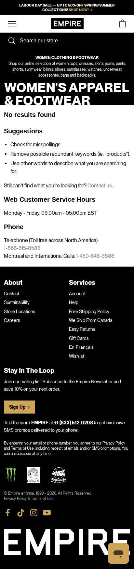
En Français (81, 347)
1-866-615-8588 (22, 248)
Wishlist (76, 356)
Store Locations (19, 311)
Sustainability (17, 302)
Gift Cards (79, 338)
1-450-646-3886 (95, 256)
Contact (11, 293)
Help (73, 302)
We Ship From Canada (90, 320)
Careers (12, 320)
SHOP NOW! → (80, 9)
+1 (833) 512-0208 (73, 423)
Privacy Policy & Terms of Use (29, 498)
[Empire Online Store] (67, 23)
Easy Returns (82, 329)
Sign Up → (19, 407)
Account (77, 293)
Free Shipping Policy (89, 311)
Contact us (99, 185)
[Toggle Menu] (12, 24)
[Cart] (122, 24)
